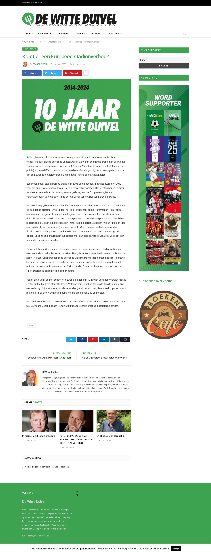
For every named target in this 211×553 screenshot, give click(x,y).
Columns (80, 33)
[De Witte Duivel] (105, 17)
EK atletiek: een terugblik (110, 436)
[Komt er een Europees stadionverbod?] (76, 115)
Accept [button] (176, 549)
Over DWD (113, 33)
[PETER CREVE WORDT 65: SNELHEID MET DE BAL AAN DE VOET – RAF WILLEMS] (76, 421)
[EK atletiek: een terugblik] (114, 421)
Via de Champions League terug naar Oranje (104, 357)
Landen (63, 33)
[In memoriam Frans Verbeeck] (39, 421)
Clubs (28, 33)
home (31, 325)
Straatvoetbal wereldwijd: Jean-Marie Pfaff (49, 357)
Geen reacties (79, 64)
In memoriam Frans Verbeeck (38, 436)
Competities (45, 33)
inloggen (34, 467)
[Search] (184, 34)
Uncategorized (29, 49)
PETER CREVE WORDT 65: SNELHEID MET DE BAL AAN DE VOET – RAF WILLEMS (76, 439)
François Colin (40, 64)
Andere (96, 33)
